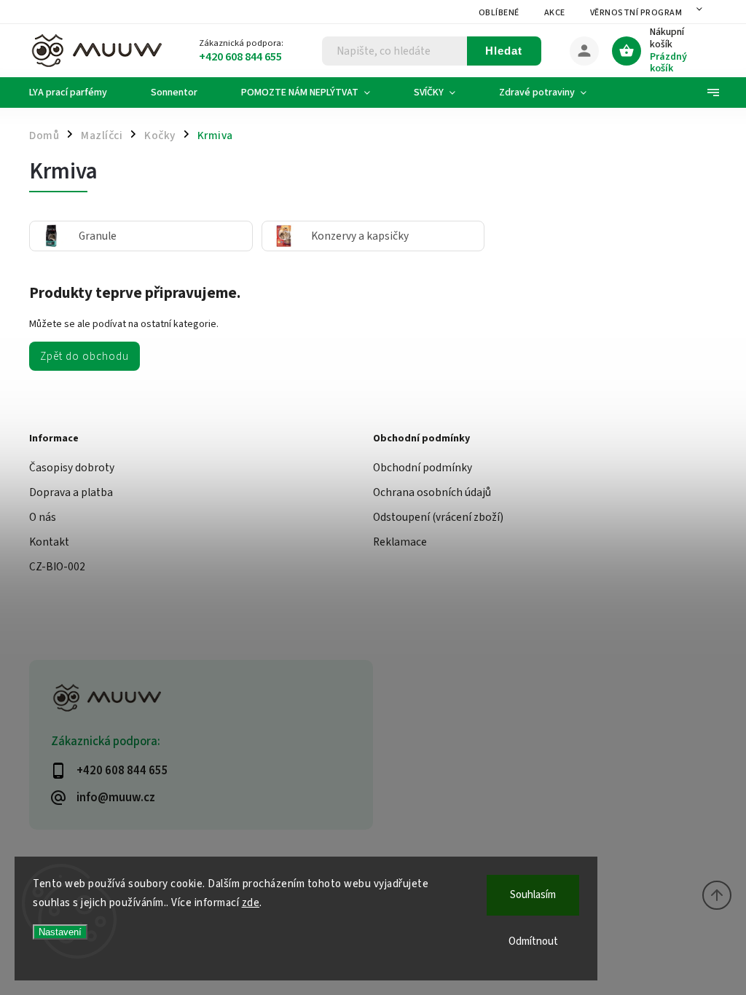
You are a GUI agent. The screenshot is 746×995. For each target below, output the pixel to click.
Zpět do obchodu (84, 356)
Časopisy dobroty (71, 468)
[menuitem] (79, 92)
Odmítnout (533, 941)
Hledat (503, 50)
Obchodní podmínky (422, 468)
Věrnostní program (636, 13)
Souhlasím (533, 894)
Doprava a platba (71, 492)
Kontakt (49, 542)
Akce (554, 13)
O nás (42, 517)
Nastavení (60, 932)
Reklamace (400, 542)
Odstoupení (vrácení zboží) (438, 517)
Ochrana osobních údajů (432, 492)
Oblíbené (499, 13)
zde (251, 903)
